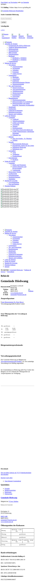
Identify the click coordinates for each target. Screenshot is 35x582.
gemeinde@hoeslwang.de (18, 294)
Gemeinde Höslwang (9, 498)
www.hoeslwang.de (16, 293)
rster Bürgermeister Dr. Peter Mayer (13, 302)
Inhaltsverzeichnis (10, 490)
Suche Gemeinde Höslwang (10, 14)
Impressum (8, 492)
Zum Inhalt (4, 2)
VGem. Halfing (13, 501)
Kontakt (7, 488)
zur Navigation (13, 2)
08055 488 (4, 516)
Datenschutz (8, 494)
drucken (3, 478)
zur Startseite (25, 2)
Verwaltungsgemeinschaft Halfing (11, 361)
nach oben (9, 478)
